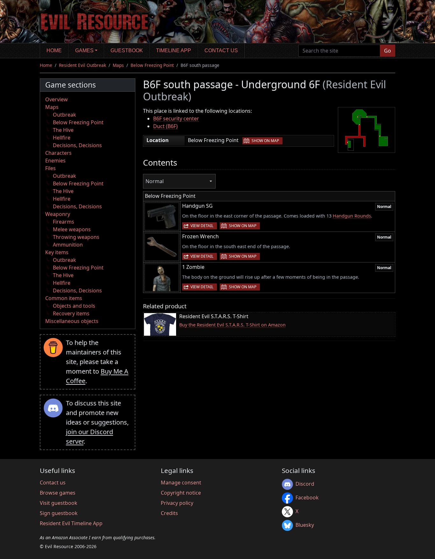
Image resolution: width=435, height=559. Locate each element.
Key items (56, 252)
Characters (58, 152)
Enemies (55, 160)
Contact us (221, 50)
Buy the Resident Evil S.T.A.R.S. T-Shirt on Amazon (232, 325)
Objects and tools (74, 305)
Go (387, 50)
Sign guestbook (59, 513)
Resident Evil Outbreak (82, 65)
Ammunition (68, 244)
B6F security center (176, 118)
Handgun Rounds (352, 216)
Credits (169, 513)
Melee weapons (72, 229)
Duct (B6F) (165, 126)
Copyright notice (181, 492)
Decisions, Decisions (77, 145)
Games (84, 50)
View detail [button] (201, 225)
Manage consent (181, 482)
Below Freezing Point (152, 65)
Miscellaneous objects (71, 321)
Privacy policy (177, 502)
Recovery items (71, 313)
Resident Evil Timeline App (71, 523)
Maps (118, 65)
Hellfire (61, 137)
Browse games (57, 492)
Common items (63, 298)
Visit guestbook (58, 502)
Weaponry (57, 214)
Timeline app (173, 50)
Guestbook (127, 50)
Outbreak (64, 114)
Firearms (63, 221)
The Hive (63, 129)
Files (50, 168)
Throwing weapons (76, 236)
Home (54, 50)
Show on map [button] (265, 140)
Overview (56, 99)
